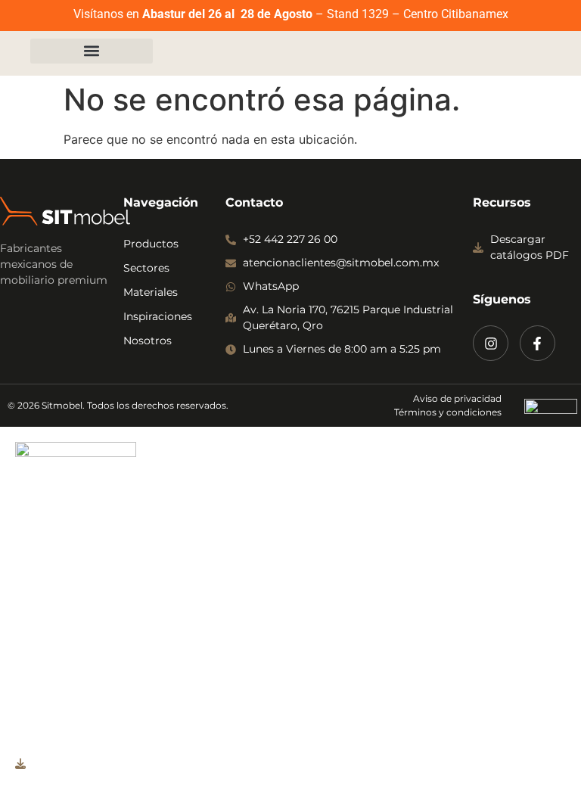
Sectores (146, 268)
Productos (151, 243)
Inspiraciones (157, 316)
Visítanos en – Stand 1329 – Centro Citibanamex (290, 14)
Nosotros (147, 340)
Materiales (150, 292)
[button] (91, 51)
